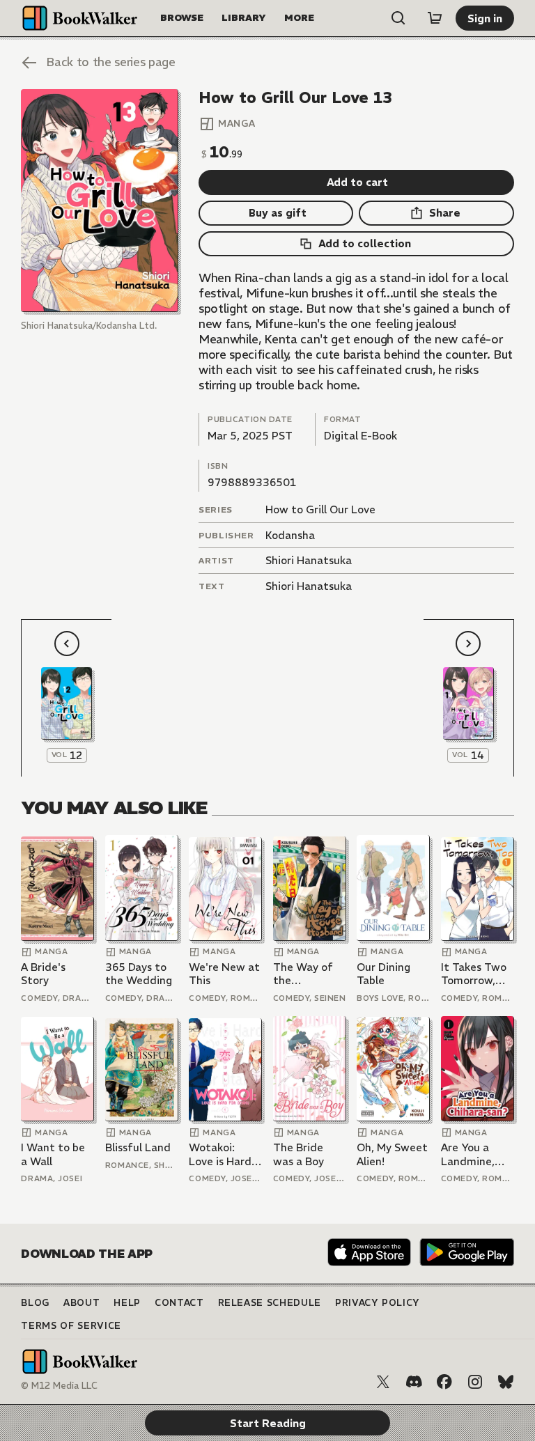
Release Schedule (269, 1302)
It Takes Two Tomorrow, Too (473, 974)
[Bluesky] (505, 1381)
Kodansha (290, 535)
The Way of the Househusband (309, 974)
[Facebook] (444, 1381)
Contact (179, 1302)
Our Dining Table (383, 974)
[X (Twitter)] (383, 1381)
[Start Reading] (99, 200)
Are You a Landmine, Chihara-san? (474, 1154)
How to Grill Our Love (320, 509)
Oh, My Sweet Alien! (392, 1154)
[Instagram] (475, 1381)
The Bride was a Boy (298, 1154)
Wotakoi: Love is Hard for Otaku (220, 1154)
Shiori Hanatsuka (308, 560)
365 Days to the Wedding (138, 974)
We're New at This (224, 974)
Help (127, 1302)
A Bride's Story (43, 974)
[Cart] (434, 18)
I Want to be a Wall (53, 1154)
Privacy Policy (377, 1302)
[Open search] (398, 18)
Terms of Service (71, 1325)
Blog (35, 1302)
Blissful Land (138, 1147)
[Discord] (413, 1381)
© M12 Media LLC (59, 1385)
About (81, 1302)
